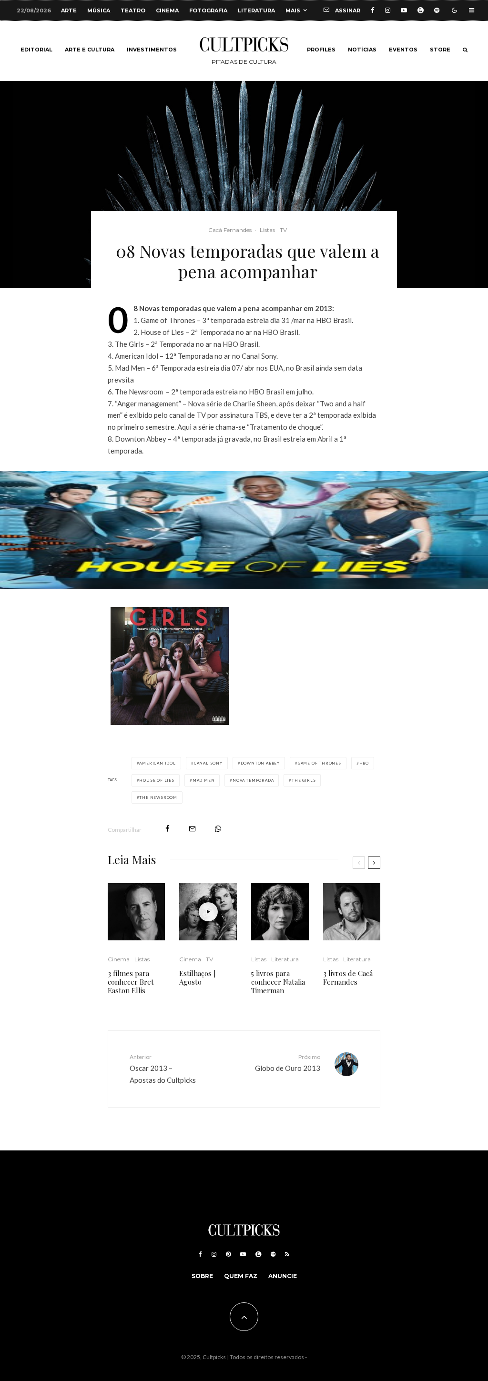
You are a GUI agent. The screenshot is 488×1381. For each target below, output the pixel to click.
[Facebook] (373, 10)
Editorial (36, 50)
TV (283, 229)
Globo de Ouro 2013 (287, 1062)
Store (440, 50)
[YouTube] (404, 10)
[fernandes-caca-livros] (352, 912)
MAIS (292, 10)
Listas (267, 229)
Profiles (321, 50)
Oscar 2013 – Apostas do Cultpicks (163, 1068)
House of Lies (156, 780)
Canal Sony (208, 763)
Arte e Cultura (89, 50)
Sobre (202, 1276)
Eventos (403, 50)
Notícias (362, 50)
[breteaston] (136, 912)
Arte (69, 10)
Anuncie (282, 1276)
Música (98, 10)
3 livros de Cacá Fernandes (348, 977)
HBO (364, 763)
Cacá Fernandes (230, 229)
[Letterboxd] (420, 10)
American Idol (157, 763)
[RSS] (287, 1254)
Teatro (133, 10)
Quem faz (240, 1276)
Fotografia (208, 10)
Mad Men (204, 780)
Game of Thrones (319, 763)
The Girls (303, 780)
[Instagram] (388, 10)
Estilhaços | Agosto (197, 977)
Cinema (167, 10)
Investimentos (152, 50)
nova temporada (253, 780)
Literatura (256, 10)
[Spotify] (437, 10)
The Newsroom (158, 797)
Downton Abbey (260, 763)
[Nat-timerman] (280, 912)
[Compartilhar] (167, 828)
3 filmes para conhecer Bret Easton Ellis (131, 982)
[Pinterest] (228, 1254)
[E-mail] (192, 828)
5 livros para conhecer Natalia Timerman (278, 982)
